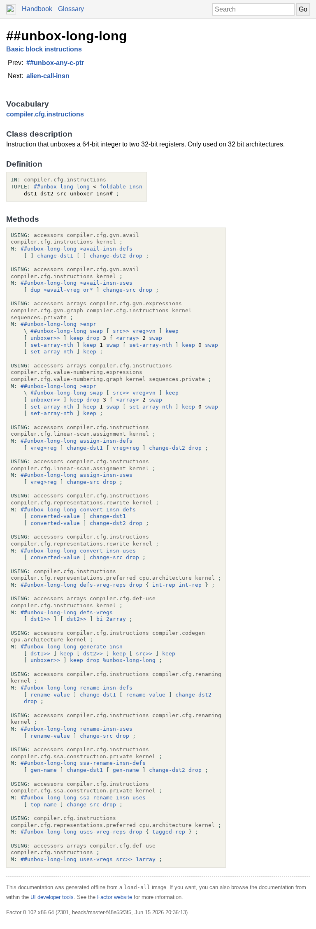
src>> (121, 331)
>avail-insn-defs (106, 249)
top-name (43, 804)
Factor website (114, 897)
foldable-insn (121, 186)
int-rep (163, 585)
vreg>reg (43, 448)
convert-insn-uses (108, 551)
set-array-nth (51, 345)
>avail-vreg (62, 290)
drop (135, 256)
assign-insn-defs (106, 441)
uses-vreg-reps (103, 832)
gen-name (43, 770)
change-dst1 (55, 256)
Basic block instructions (44, 49)
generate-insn (101, 646)
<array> (127, 338)
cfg (40, 114)
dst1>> (40, 619)
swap (96, 331)
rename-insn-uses (106, 729)
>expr (88, 324)
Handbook (37, 8)
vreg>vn (144, 331)
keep (172, 331)
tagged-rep (168, 832)
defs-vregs (96, 612)
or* (88, 290)
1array (146, 859)
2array (116, 619)
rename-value (50, 695)
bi (99, 619)
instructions (65, 114)
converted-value (55, 516)
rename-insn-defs (106, 688)
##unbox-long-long (66, 35)
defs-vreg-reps (103, 585)
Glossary (71, 8)
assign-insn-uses (106, 475)
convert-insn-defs (108, 509)
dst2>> (76, 619)
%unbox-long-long (129, 660)
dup (35, 290)
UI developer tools (52, 897)
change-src (119, 290)
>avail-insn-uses (106, 283)
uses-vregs (96, 859)
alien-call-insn (48, 75)
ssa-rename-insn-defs (113, 763)
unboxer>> (45, 338)
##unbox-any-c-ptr (55, 62)
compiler (19, 114)
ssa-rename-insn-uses (113, 797)
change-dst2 (108, 256)
